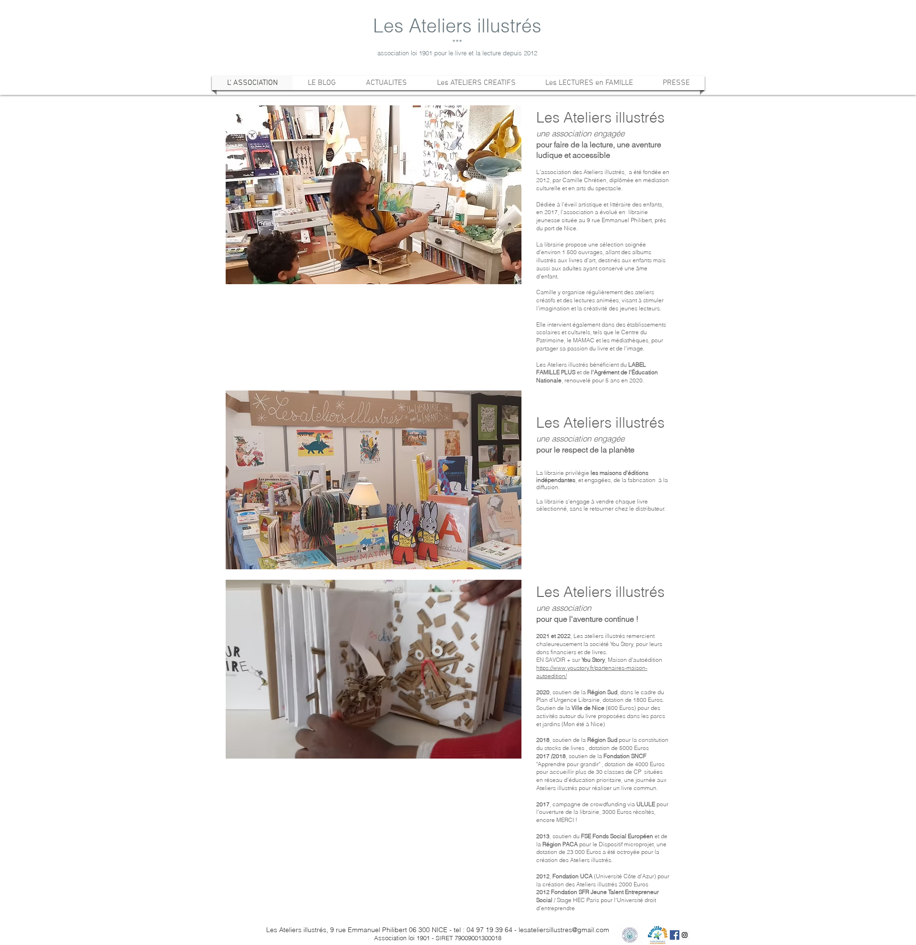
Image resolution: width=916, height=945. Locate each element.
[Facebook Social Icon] (674, 935)
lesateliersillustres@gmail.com (564, 929)
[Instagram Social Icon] (684, 935)
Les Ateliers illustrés (457, 25)
